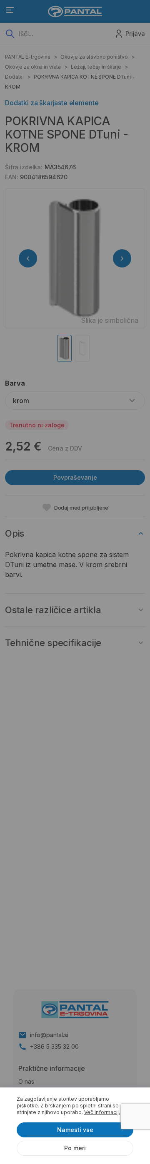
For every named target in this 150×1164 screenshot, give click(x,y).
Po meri (75, 1148)
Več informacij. (102, 1112)
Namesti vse (75, 1129)
